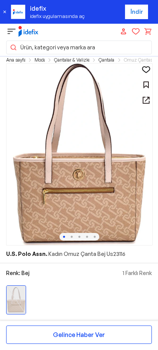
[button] (79, 47)
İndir (136, 11)
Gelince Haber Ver (79, 335)
